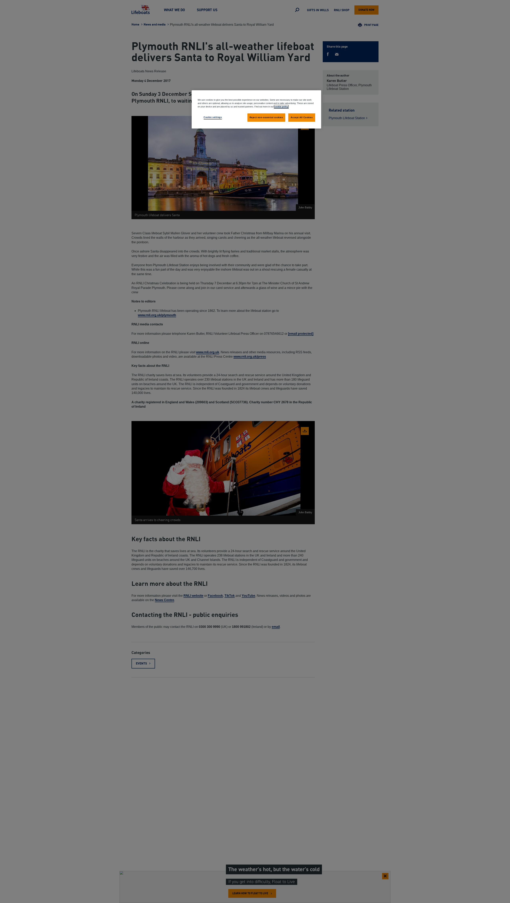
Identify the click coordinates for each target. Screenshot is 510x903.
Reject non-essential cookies (266, 117)
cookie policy (281, 106)
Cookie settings (213, 117)
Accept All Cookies (302, 117)
